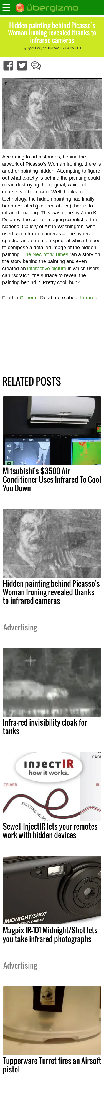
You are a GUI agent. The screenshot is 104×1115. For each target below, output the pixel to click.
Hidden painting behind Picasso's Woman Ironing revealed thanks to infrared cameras (51, 592)
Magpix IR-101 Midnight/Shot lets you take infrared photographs (50, 934)
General (28, 297)
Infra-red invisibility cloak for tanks (45, 726)
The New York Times (45, 254)
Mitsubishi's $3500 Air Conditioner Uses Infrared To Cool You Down (52, 479)
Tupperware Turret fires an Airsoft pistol (52, 1065)
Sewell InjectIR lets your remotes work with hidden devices (50, 830)
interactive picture (46, 268)
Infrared (88, 297)
